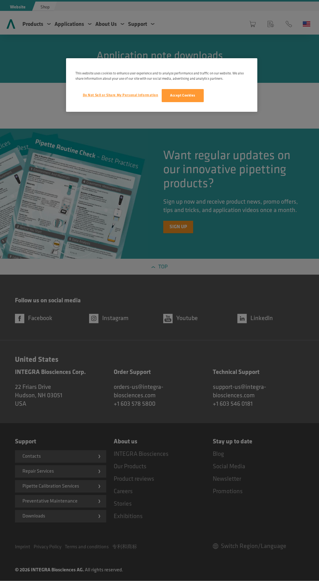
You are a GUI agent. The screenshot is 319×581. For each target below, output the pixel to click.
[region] (161, 85)
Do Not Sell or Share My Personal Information (120, 95)
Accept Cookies (182, 95)
